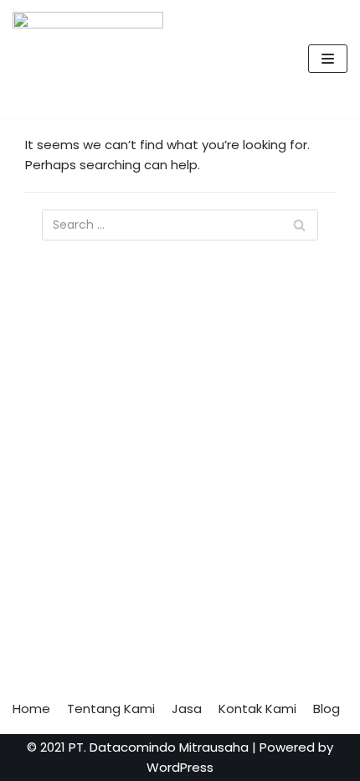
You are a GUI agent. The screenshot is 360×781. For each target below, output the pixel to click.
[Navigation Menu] (327, 58)
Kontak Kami (257, 708)
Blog (326, 708)
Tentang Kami (111, 708)
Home (31, 708)
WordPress (180, 767)
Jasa (187, 708)
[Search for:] (180, 225)
